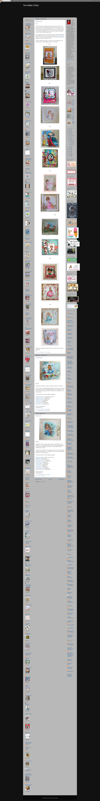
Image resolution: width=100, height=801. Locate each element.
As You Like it (38, 401)
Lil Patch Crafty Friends (40, 469)
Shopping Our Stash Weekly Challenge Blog (70, 426)
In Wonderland (39, 357)
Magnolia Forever (69, 353)
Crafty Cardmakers (69, 398)
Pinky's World (28, 220)
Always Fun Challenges (69, 394)
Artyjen (26, 501)
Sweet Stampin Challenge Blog (70, 609)
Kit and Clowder (28, 403)
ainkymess (69, 345)
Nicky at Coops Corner (60, 35)
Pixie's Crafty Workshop (28, 53)
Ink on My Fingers (27, 705)
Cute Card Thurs (39, 400)
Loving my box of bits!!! (73, 122)
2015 (69, 146)
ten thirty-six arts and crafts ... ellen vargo (28, 585)
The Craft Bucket (27, 211)
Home (50, 479)
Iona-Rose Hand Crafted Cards (28, 743)
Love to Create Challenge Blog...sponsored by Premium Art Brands (70, 654)
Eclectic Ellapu (70, 671)
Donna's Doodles (27, 686)
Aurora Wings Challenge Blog (70, 349)
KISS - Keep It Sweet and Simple (28, 72)
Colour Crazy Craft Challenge (70, 581)
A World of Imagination (27, 431)
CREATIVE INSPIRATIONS (70, 481)
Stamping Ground (27, 83)
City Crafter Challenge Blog (70, 453)
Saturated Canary (47, 410)
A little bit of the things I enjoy (28, 653)
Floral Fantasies (28, 101)
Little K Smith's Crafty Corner (28, 173)
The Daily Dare (70, 313)
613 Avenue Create (39, 468)
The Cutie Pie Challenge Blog (70, 386)
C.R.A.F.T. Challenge (69, 515)
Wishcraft (27, 482)
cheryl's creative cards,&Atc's (28, 785)
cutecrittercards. (28, 347)
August (70, 135)
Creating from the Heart (28, 468)
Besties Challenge (69, 390)
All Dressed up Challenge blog (70, 510)
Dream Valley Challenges (69, 668)
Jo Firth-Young (28, 192)
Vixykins (27, 752)
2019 (69, 129)
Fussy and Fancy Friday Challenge (70, 597)
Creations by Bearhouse (27, 644)
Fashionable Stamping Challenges (69, 675)
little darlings (40, 410)
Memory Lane (39, 21)
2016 (69, 134)
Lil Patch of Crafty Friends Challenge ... (70, 648)
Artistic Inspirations (69, 406)
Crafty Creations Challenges (70, 502)
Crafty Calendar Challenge (70, 326)
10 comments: (48, 352)
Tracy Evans (27, 280)
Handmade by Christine (28, 34)
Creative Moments (69, 471)
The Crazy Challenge (69, 410)
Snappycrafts (28, 723)
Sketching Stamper (27, 441)
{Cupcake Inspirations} (69, 660)
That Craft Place (39, 402)
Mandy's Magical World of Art (28, 159)
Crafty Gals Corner (69, 476)
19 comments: (48, 409)
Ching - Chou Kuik (41, 475)
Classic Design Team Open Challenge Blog (70, 357)
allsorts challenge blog (70, 617)
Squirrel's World (28, 242)
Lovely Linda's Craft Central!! (28, 385)
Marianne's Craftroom (27, 290)
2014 (69, 148)
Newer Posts (39, 479)
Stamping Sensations (40, 396)
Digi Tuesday (38, 458)
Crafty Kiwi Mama (27, 92)
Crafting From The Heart (70, 402)
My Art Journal (28, 375)
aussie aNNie (28, 62)
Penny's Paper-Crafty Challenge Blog (70, 496)
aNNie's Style (28, 338)
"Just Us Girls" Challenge (70, 613)
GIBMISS (27, 229)
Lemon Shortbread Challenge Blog (70, 439)
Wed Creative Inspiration (40, 460)
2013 (69, 149)
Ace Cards (27, 140)
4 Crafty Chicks (38, 464)
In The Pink (69, 549)
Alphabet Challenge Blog (70, 561)
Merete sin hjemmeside (27, 575)
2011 (69, 152)
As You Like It (38, 465)
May (70, 138)
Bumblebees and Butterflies (28, 24)
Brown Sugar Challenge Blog (70, 585)
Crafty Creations (39, 462)
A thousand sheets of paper (28, 44)
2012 (69, 151)
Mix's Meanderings (28, 131)
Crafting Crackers (27, 201)
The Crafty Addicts (69, 342)
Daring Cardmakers (69, 577)
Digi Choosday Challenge (70, 422)
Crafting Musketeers (69, 378)
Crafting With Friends (70, 593)
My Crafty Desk (28, 695)
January (70, 140)
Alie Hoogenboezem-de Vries (28, 328)
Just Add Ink (69, 564)
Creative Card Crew (39, 399)
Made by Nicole (28, 667)
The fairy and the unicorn (70, 338)
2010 (69, 154)
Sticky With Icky (28, 605)
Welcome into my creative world (28, 261)
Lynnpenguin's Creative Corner (28, 318)
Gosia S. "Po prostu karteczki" (27, 531)
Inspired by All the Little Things (70, 631)
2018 (69, 131)
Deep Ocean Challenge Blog (70, 457)
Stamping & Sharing (27, 366)
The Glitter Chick (31, 5)
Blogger (56, 798)
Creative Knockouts (69, 520)
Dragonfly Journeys (27, 313)
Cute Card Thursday (69, 535)
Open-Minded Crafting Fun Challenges (70, 636)
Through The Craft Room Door (70, 435)
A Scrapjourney (28, 271)
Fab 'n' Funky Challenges (70, 486)
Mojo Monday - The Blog (70, 414)
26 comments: (48, 474)
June (70, 137)
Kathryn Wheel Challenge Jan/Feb (73, 110)
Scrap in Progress (27, 252)
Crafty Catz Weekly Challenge (69, 572)
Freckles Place (28, 450)
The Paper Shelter (39, 463)
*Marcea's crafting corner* (28, 295)
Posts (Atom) (43, 481)
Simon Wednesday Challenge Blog (70, 465)
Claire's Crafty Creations (28, 634)
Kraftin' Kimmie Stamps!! (70, 621)
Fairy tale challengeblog (70, 602)
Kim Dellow (27, 168)
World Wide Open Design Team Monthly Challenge (70, 362)
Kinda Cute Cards (27, 149)
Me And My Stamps (27, 478)
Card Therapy (28, 394)
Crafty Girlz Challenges (69, 367)
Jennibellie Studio (27, 624)
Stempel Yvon (28, 238)
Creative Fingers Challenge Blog (70, 568)
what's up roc (28, 676)
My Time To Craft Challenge (70, 431)
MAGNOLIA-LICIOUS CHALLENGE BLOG (69, 448)
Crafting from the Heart (40, 397)
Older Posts (61, 479)
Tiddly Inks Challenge (69, 444)
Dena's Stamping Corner (27, 511)
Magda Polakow (28, 556)
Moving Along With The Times (70, 530)
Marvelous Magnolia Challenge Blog (70, 544)
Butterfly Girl (38, 415)
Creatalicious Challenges (70, 334)
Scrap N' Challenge (69, 371)
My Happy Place (28, 304)
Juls (73, 20)
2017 (69, 132)
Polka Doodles (70, 557)
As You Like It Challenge (70, 525)
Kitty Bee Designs (69, 589)
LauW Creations (28, 761)
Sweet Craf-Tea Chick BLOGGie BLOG (28, 775)
